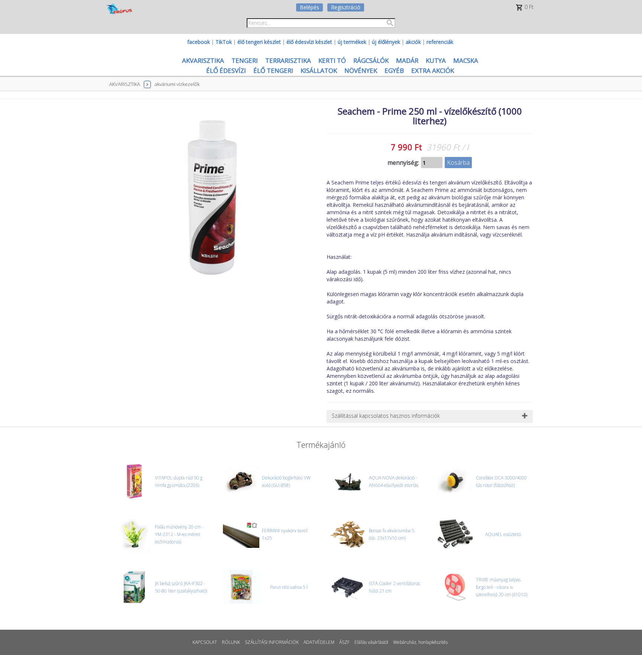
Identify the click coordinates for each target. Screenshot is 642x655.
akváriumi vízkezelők (177, 84)
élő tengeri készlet (259, 41)
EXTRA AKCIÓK (432, 70)
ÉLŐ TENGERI (273, 70)
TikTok (223, 41)
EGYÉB (394, 70)
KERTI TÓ (332, 60)
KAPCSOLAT (204, 642)
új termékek (352, 41)
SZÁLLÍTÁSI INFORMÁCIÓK (272, 642)
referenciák (440, 41)
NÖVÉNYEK (360, 70)
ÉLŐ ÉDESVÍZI (226, 70)
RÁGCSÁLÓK (371, 60)
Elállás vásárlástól (371, 642)
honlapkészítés (433, 642)
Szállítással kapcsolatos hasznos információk (386, 415)
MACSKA (465, 60)
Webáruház (404, 642)
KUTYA (436, 60)
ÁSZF (344, 642)
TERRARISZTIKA (288, 60)
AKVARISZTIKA (203, 60)
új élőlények (386, 41)
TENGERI (244, 60)
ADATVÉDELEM (319, 642)
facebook (198, 41)
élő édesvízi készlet (309, 41)
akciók (413, 41)
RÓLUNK (231, 642)
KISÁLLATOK (319, 70)
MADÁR (407, 60)
